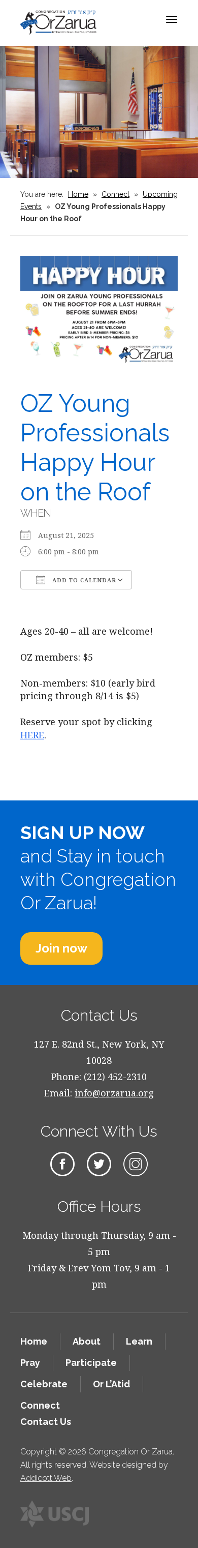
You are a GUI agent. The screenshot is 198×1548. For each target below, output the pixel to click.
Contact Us (45, 1421)
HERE (32, 735)
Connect (115, 194)
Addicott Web (46, 1478)
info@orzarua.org (114, 1093)
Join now (61, 948)
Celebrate (44, 1384)
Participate (91, 1362)
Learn (139, 1341)
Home (78, 194)
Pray (30, 1362)
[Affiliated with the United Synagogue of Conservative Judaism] (54, 1514)
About (87, 1341)
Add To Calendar (83, 580)
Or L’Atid (111, 1384)
